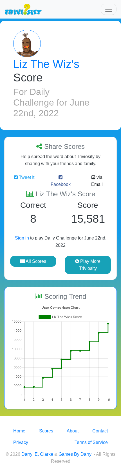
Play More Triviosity (90, 265)
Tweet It (26, 177)
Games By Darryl (76, 454)
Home (19, 430)
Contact (100, 430)
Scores (46, 430)
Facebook (61, 184)
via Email (97, 181)
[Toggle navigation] (108, 9)
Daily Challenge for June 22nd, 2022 (51, 102)
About (73, 430)
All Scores (35, 261)
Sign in (22, 238)
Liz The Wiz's (46, 64)
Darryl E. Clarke (37, 454)
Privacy (20, 442)
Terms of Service (91, 442)
